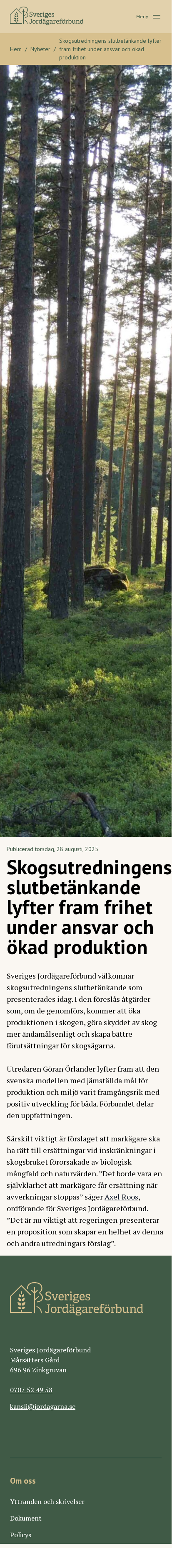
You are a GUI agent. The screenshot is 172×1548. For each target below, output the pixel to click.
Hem (16, 49)
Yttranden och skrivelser (47, 1501)
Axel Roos (121, 1197)
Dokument (26, 1518)
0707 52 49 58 (31, 1389)
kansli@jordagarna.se (42, 1406)
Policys (20, 1534)
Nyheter (40, 49)
